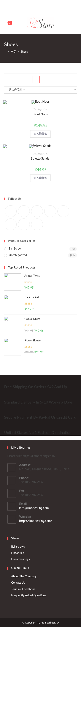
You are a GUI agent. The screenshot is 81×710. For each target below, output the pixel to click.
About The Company (24, 576)
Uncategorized (40, 109)
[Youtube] (44, 5)
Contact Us (18, 582)
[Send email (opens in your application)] (59, 5)
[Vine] (49, 5)
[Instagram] (34, 5)
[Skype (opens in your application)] (39, 5)
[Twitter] (20, 5)
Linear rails (17, 553)
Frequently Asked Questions (28, 595)
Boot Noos (40, 114)
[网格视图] (36, 79)
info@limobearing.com (34, 508)
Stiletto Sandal (40, 158)
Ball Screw (15, 248)
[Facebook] (24, 5)
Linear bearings (20, 559)
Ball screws (18, 546)
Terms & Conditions (23, 589)
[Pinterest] (29, 5)
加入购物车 (40, 134)
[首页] (5, 51)
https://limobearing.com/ (35, 521)
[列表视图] (45, 79)
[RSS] (54, 5)
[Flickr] (63, 211)
